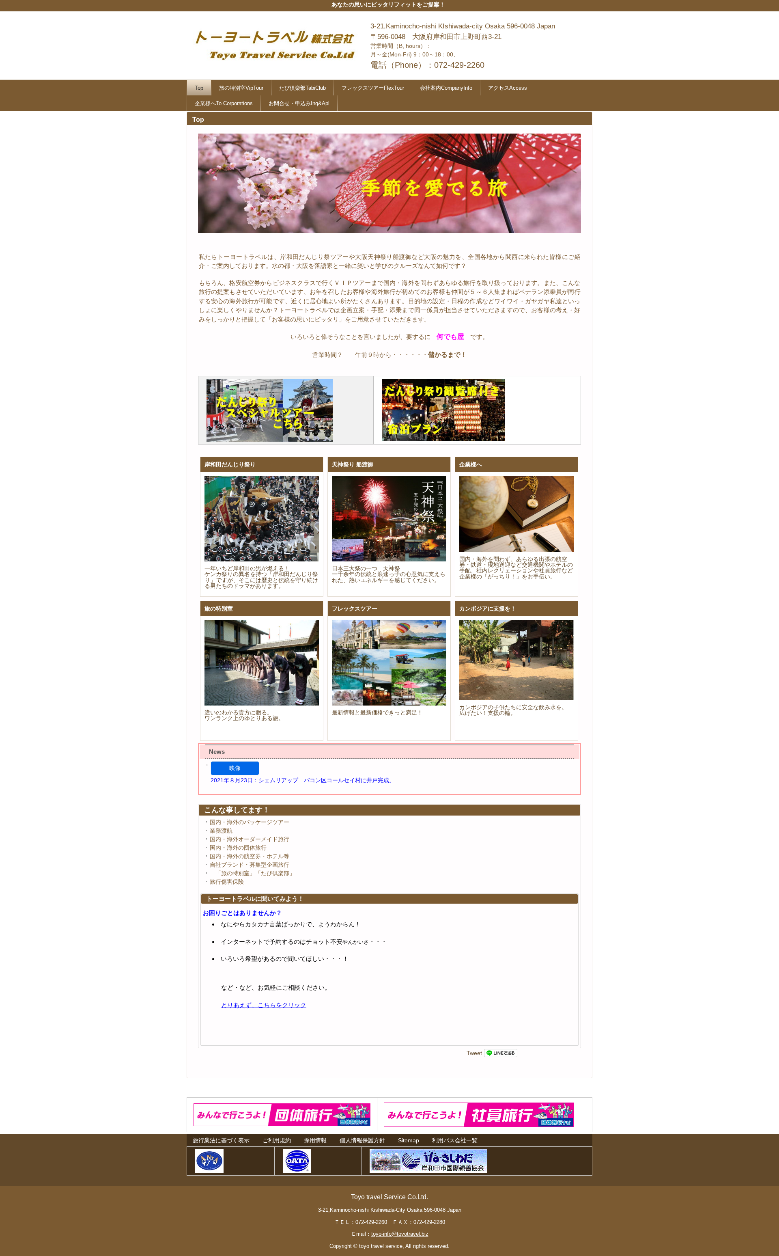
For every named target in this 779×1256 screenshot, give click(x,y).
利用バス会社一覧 (455, 1140)
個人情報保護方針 (362, 1140)
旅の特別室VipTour (241, 88)
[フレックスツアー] (389, 663)
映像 (235, 768)
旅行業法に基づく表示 (221, 1140)
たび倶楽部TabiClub (302, 88)
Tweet (474, 1053)
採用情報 (315, 1140)
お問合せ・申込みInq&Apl (299, 103)
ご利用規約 (277, 1140)
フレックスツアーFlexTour (373, 88)
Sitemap (408, 1140)
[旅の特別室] (261, 663)
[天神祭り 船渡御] (389, 519)
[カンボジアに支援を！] (516, 660)
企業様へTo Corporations (224, 103)
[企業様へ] (516, 514)
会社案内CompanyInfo (446, 88)
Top (199, 88)
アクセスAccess (507, 88)
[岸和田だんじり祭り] (261, 519)
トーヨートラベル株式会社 (277, 42)
